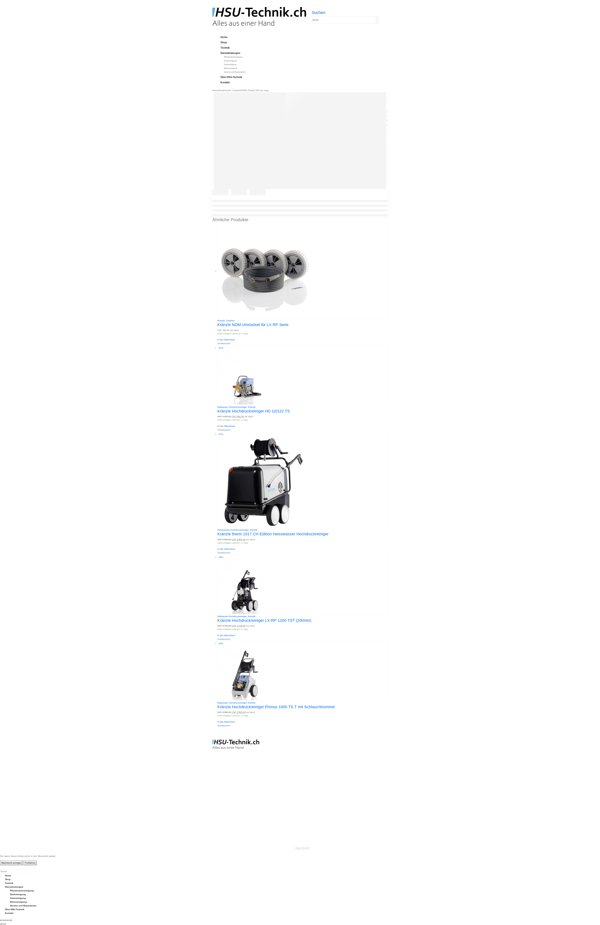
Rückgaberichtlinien (317, 811)
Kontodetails (358, 819)
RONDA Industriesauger (274, 815)
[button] (318, 12)
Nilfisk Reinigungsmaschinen (277, 807)
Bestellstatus (314, 815)
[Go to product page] (302, 271)
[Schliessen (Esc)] (10, 920)
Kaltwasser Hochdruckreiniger (232, 407)
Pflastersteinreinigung (233, 57)
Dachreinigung (230, 61)
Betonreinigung (230, 68)
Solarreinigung (230, 64)
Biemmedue (268, 819)
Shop (223, 42)
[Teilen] (7, 920)
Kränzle (221, 320)
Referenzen (313, 819)
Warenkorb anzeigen (11, 863)
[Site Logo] (259, 16)
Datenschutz (313, 826)
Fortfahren (30, 863)
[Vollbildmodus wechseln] (4, 920)
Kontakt (225, 82)
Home (223, 37)
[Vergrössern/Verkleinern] (1, 920)
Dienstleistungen (230, 53)
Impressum (312, 822)
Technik (225, 47)
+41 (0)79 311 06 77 (222, 780)
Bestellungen (358, 807)
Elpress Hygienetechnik (274, 811)
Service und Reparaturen (234, 72)
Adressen (356, 815)
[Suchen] (378, 20)
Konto (354, 804)
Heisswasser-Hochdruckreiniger (233, 530)
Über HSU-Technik (231, 77)
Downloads (357, 811)
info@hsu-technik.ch (223, 776)
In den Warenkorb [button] (226, 339)
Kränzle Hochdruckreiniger (276, 804)
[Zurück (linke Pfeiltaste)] (1, 923)
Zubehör (230, 320)
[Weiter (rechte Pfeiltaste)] (4, 923)
